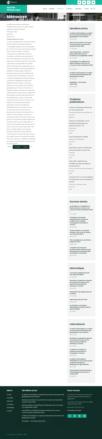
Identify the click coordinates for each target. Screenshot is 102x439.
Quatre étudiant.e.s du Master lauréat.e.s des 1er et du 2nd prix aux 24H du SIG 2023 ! (80, 232)
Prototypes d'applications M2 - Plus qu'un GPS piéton (80, 274)
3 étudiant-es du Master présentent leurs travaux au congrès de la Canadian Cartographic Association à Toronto (79, 221)
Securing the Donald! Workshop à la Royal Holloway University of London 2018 (81, 372)
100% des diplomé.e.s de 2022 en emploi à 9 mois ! (80, 241)
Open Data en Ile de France (78, 299)
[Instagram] (89, 2)
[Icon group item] (70, 416)
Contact (87, 8)
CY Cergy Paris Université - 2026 (17, 434)
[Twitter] (84, 2)
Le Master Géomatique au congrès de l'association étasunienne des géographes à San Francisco (81, 35)
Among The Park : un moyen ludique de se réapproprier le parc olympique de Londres (81, 179)
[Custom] (93, 2)
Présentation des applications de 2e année (80, 293)
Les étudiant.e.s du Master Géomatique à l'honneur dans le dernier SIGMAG (80, 307)
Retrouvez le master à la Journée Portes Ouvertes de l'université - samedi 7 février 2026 (80, 44)
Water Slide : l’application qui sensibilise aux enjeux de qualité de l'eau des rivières (80, 163)
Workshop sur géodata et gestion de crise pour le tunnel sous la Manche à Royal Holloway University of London (81, 283)
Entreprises (78, 8)
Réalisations (60, 8)
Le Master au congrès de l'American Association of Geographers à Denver (78, 351)
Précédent (17, 147)
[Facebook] (79, 2)
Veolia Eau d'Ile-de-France (15, 39)
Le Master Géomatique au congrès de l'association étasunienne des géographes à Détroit (81, 74)
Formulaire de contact (74, 410)
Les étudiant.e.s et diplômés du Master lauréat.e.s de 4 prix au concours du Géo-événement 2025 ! (81, 64)
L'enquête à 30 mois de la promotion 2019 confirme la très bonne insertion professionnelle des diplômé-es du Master (80, 250)
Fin (31, 147)
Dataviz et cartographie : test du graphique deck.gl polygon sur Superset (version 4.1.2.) (79, 123)
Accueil (45, 8)
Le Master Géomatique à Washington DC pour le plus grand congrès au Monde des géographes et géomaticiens (81, 361)
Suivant (25, 147)
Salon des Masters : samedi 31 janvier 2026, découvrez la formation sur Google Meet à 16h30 (81, 54)
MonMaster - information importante (78, 83)
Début (10, 147)
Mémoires (10, 401)
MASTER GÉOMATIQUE (13, 8)
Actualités (51, 8)
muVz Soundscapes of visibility (78, 137)
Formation (69, 8)
